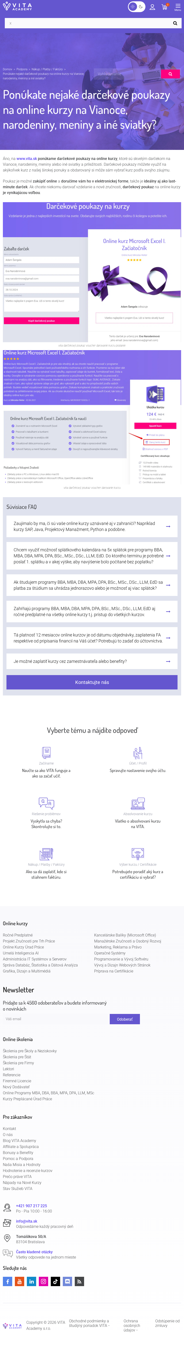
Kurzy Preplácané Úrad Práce (27, 1099)
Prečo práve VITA (17, 1176)
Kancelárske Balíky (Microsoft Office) (125, 935)
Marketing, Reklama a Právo (118, 947)
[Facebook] (7, 1281)
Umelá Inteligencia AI (21, 953)
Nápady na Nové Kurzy (22, 1182)
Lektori (8, 1069)
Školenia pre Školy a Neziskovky (30, 1051)
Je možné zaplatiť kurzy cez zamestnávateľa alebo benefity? (70, 661)
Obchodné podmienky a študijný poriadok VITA (89, 1323)
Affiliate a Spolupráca (21, 1146)
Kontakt (9, 1128)
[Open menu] (179, 8)
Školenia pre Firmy (18, 1063)
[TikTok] (55, 1281)
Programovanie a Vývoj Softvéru (121, 959)
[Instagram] (43, 1281)
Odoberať (125, 1019)
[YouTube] (19, 1281)
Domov (7, 69)
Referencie (11, 1075)
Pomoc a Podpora (18, 1158)
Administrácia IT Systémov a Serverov (35, 959)
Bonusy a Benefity (18, 1152)
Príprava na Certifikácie (113, 971)
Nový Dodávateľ (16, 1087)
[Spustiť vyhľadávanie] (176, 23)
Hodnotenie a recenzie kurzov (27, 1170)
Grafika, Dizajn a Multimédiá (27, 971)
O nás (8, 1134)
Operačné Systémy (110, 953)
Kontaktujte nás (92, 682)
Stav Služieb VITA (17, 1188)
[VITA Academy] (12, 1325)
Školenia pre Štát (17, 1057)
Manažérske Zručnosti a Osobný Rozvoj (127, 941)
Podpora (22, 69)
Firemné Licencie (17, 1081)
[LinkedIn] (31, 1281)
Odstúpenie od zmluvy (167, 1323)
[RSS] (79, 1281)
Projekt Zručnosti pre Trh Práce (29, 941)
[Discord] (67, 1281)
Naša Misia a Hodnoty (21, 1164)
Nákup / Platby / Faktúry (47, 69)
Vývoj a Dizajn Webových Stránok (122, 965)
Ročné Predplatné (18, 935)
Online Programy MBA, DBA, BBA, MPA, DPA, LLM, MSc (48, 1093)
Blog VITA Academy (19, 1140)
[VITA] (17, 6)
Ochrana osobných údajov (132, 1325)
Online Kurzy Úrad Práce (23, 947)
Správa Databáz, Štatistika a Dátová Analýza (40, 965)
